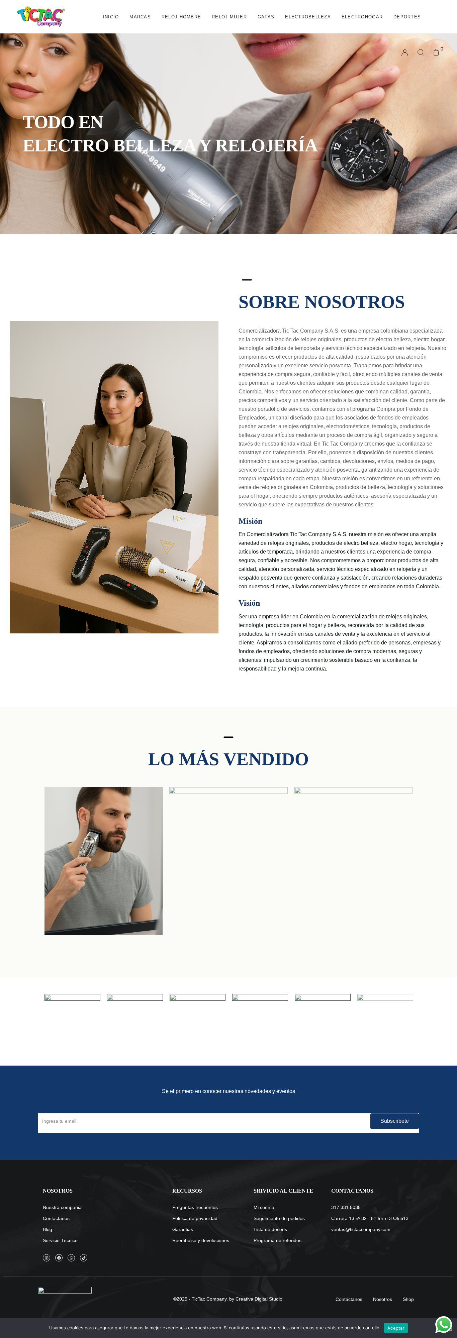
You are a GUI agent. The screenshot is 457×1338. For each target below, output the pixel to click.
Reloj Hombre (181, 16)
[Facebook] (59, 1257)
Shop (408, 1299)
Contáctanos (349, 1299)
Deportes (407, 16)
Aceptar (395, 1328)
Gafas (266, 16)
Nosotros (382, 1299)
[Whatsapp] (71, 1257)
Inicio (111, 16)
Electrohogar (362, 16)
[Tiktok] (83, 1257)
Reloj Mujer (229, 16)
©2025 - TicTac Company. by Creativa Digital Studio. (228, 1299)
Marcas (140, 16)
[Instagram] (46, 1257)
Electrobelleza (308, 16)
